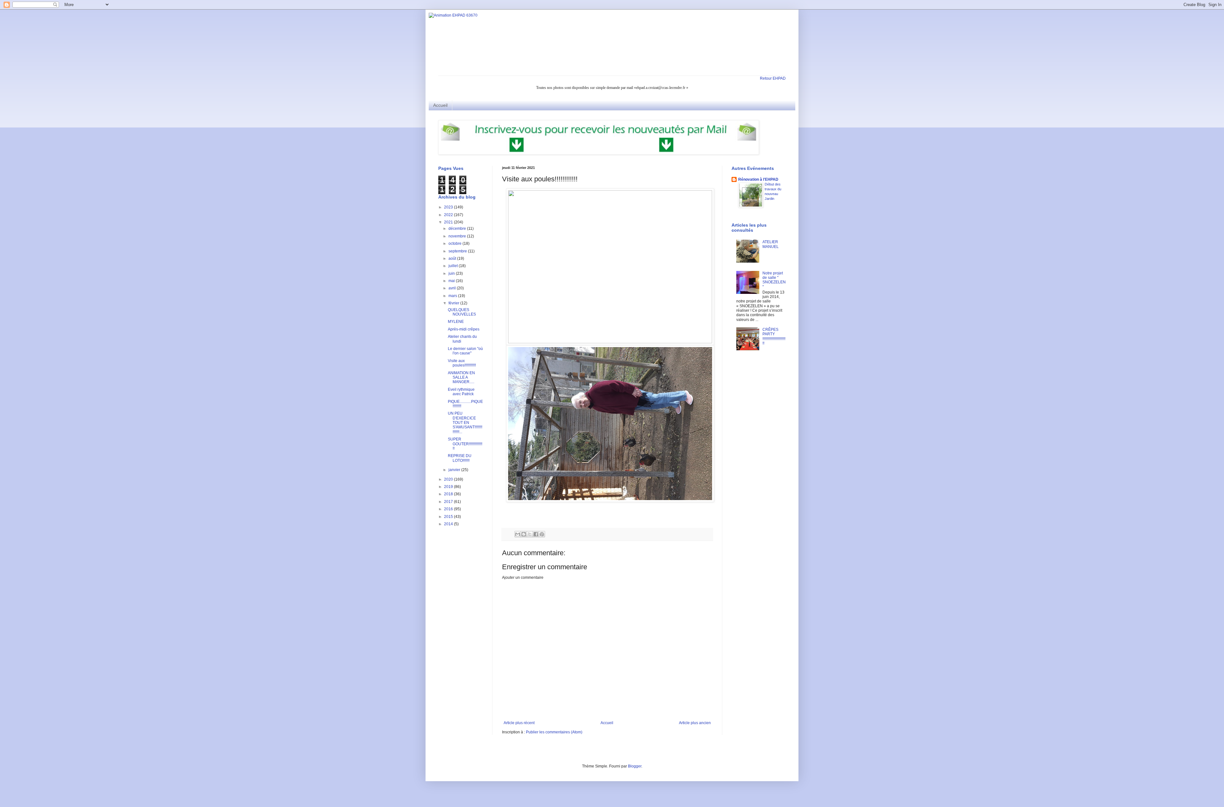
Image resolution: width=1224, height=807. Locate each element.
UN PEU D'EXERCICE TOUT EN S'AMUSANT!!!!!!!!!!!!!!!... (465, 422)
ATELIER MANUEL (770, 244)
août (452, 258)
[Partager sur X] (530, 534)
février (454, 303)
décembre (457, 228)
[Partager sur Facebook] (536, 534)
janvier (454, 470)
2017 (449, 501)
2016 (449, 509)
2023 (449, 207)
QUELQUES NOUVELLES (462, 312)
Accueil (440, 105)
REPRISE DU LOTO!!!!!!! (459, 458)
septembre (458, 251)
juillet (453, 266)
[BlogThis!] (524, 534)
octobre (455, 243)
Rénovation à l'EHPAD (758, 179)
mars (453, 296)
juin (452, 273)
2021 (449, 222)
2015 (449, 516)
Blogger (634, 766)
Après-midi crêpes (463, 329)
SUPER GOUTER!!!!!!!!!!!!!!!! (465, 444)
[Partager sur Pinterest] (542, 534)
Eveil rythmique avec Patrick (461, 391)
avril (452, 288)
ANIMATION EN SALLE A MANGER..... (461, 377)
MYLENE (456, 321)
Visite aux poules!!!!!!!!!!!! (462, 363)
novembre (457, 236)
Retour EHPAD (773, 78)
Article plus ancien (695, 723)
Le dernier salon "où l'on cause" (465, 350)
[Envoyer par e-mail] (517, 534)
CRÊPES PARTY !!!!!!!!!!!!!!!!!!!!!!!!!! (773, 336)
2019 (449, 486)
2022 (449, 215)
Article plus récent (519, 723)
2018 (449, 494)
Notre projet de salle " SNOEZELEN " (774, 280)
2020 (449, 479)
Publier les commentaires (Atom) (554, 732)
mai (452, 281)
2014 (449, 524)
